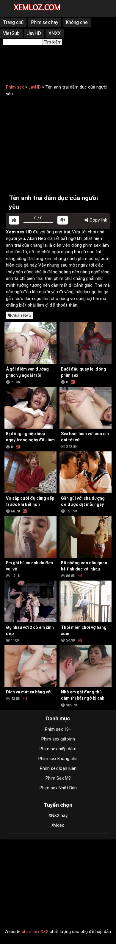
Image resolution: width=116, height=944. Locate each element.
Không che (77, 22)
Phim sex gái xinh (58, 739)
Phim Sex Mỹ (58, 778)
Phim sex (15, 87)
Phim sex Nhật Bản (58, 788)
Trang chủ (13, 22)
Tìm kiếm (52, 42)
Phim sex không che (58, 758)
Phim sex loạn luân (58, 768)
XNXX (54, 33)
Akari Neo (21, 315)
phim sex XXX (35, 931)
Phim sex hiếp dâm (58, 748)
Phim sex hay (44, 22)
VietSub (11, 33)
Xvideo (58, 825)
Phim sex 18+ (58, 729)
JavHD (34, 33)
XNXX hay (58, 815)
